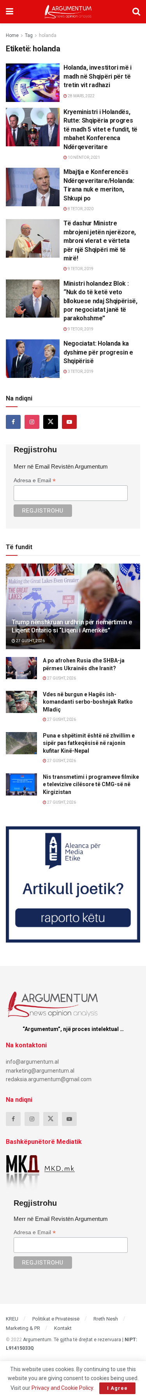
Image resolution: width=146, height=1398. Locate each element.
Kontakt (63, 1328)
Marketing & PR (23, 1328)
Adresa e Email (35, 480)
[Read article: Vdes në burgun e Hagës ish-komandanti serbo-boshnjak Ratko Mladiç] (21, 702)
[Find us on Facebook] (13, 422)
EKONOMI (21, 70)
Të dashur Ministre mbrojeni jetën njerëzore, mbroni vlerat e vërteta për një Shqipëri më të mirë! (99, 241)
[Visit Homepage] (68, 11)
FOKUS (18, 225)
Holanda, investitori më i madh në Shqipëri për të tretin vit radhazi (97, 76)
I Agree (117, 1388)
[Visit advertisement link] (73, 884)
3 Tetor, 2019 (80, 371)
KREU (12, 1319)
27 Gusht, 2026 (30, 641)
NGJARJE (20, 114)
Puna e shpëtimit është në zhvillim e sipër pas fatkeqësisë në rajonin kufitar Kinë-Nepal (89, 743)
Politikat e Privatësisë (55, 1319)
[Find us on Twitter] (50, 422)
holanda (47, 35)
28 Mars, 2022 (81, 96)
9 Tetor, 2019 (80, 269)
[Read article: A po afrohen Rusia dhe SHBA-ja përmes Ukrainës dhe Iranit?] (21, 668)
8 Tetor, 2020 (80, 209)
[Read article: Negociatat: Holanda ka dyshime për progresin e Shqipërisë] (33, 358)
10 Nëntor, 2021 (83, 157)
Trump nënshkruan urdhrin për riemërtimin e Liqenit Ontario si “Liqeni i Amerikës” (72, 626)
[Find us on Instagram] (32, 422)
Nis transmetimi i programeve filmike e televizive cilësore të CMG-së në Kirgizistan (91, 784)
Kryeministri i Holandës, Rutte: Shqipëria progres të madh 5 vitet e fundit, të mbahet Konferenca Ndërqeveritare (100, 129)
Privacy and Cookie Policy (62, 1388)
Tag (29, 35)
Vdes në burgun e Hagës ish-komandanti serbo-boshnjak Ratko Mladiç (88, 702)
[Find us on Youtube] (69, 422)
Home (12, 35)
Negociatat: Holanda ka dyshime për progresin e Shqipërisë (98, 352)
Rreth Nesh (105, 1319)
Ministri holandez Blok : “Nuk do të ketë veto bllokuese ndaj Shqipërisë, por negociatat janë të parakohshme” (100, 301)
